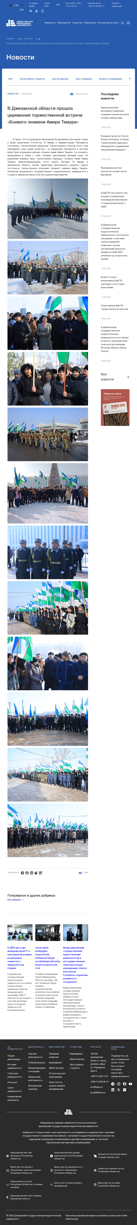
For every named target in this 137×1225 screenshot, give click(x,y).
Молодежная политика (35, 1087)
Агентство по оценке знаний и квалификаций (57, 1086)
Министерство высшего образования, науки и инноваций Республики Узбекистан (25, 1170)
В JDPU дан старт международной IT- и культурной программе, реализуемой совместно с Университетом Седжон (19, 958)
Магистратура (56, 1068)
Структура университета (14, 1075)
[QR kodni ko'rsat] (41, 873)
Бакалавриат (55, 1063)
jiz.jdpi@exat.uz (97, 1093)
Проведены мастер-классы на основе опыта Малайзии (114, 171)
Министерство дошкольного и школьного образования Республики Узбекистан (68, 1170)
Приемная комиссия (54, 1055)
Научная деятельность (35, 1055)
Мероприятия (64, 23)
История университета (14, 1066)
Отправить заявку (33, 5)
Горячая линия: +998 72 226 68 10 (96, 5)
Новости (28, 39)
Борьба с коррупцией (117, 5)
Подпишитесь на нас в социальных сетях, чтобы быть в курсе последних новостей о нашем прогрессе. (120, 1066)
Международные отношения (37, 1070)
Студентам (77, 23)
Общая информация (13, 1057)
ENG (22, 10)
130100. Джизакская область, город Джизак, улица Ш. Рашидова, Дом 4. (98, 1062)
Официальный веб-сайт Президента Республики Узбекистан (21, 1156)
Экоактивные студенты (32, 79)
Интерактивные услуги (108, 23)
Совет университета (14, 1089)
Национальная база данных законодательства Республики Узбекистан (68, 1156)
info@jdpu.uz (96, 1087)
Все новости (107, 377)
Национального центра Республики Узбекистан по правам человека (26, 1184)
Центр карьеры (60, 79)
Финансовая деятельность (35, 1079)
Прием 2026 (47, 5)
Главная (10, 39)
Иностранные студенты (76, 1066)
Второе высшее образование (57, 1075)
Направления (90, 23)
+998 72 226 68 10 (99, 1082)
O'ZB (16, 5)
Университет (50, 23)
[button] (30, 12)
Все (11, 79)
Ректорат (12, 1083)
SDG (58, 5)
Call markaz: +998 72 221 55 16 (73, 5)
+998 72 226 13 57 (99, 1076)
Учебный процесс (37, 1063)
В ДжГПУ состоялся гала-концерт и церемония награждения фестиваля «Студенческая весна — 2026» (114, 200)
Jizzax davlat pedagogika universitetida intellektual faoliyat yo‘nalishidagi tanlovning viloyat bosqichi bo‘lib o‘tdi (47, 958)
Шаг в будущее (84, 79)
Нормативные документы (14, 1098)
